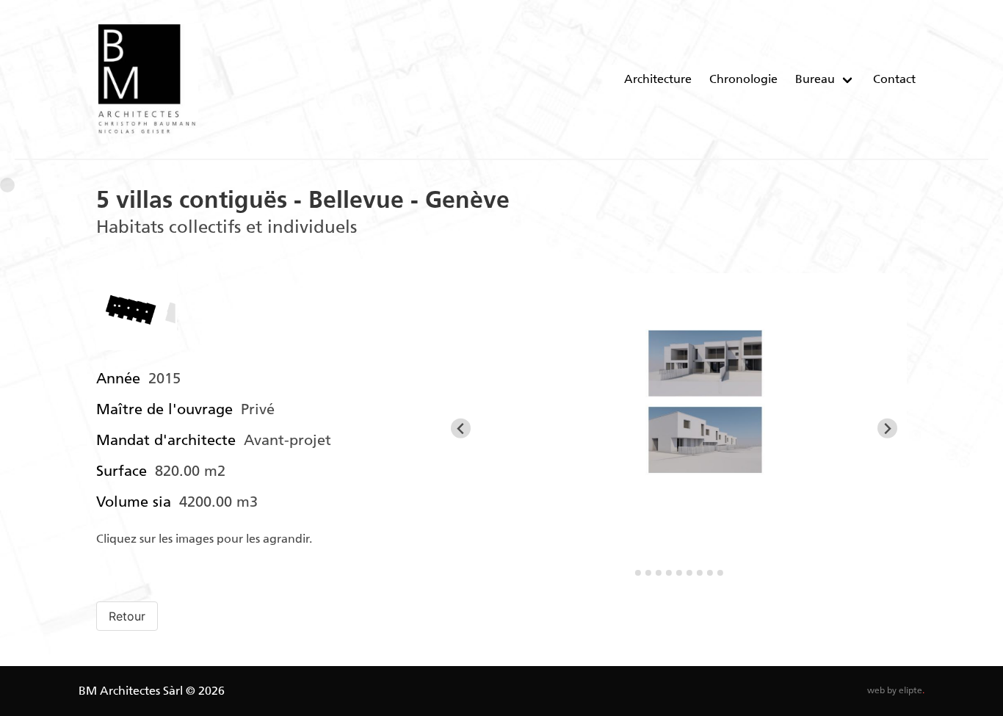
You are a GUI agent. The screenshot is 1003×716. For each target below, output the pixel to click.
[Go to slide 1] (627, 572)
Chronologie (743, 79)
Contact (894, 79)
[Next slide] (887, 428)
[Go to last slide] (461, 428)
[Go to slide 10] (720, 573)
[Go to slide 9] (710, 573)
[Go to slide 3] (648, 573)
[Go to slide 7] (689, 573)
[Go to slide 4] (659, 573)
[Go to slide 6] (679, 573)
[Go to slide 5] (669, 573)
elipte (911, 690)
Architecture (658, 79)
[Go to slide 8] (700, 573)
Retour (127, 616)
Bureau (815, 79)
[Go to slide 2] (638, 573)
